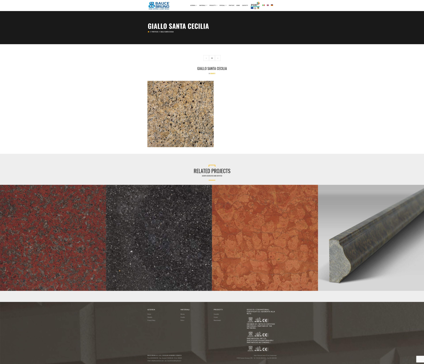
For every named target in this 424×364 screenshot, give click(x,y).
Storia (149, 314)
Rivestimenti (217, 320)
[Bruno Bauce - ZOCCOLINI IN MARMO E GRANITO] (159, 5)
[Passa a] (264, 5)
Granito (183, 317)
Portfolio (155, 31)
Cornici (216, 317)
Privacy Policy (151, 320)
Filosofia (149, 317)
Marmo (183, 314)
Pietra (182, 320)
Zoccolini (216, 314)
